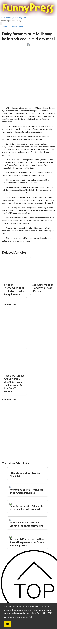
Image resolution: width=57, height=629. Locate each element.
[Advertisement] (28, 77)
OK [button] (7, 624)
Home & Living (17, 27)
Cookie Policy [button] (28, 617)
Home (4, 27)
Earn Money (8, 17)
